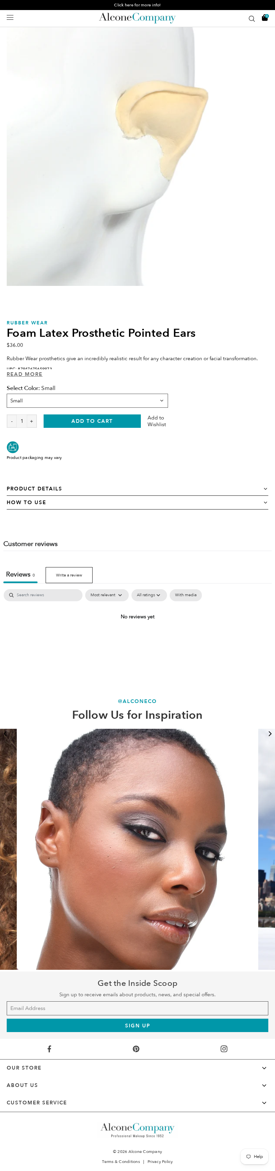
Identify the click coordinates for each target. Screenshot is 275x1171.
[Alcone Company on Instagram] (224, 1048)
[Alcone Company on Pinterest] (136, 1048)
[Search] (252, 18)
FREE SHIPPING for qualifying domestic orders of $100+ (137, 5)
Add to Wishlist (157, 421)
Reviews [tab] (20, 574)
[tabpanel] (137, 155)
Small (16, 400)
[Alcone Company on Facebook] (49, 1048)
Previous (5, 734)
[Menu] (10, 17)
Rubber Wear (27, 323)
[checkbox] (186, 595)
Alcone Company (145, 1151)
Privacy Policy (160, 1161)
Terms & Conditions (121, 1161)
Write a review (69, 575)
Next (270, 734)
